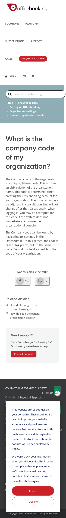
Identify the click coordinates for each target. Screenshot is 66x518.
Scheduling (21, 397)
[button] (33, 76)
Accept (33, 491)
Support (33, 397)
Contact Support (23, 354)
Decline (33, 501)
